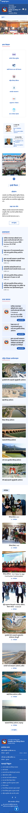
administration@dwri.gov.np (18, 152)
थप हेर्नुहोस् (14, 737)
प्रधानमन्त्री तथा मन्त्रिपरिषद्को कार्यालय (11, 779)
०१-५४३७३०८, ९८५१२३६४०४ (19, 148)
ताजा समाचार (6, 306)
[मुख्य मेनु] (26, 13)
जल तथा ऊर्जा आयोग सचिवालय (9, 785)
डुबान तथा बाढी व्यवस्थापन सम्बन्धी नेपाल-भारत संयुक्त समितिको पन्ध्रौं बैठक (14, 45)
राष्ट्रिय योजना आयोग (6, 782)
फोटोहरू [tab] (6, 497)
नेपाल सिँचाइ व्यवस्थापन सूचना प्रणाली (11, 795)
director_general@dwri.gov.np (18, 139)
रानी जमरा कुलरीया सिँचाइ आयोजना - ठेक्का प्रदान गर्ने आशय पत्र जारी (13, 283)
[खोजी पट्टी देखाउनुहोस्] (23, 13)
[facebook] (12, 805)
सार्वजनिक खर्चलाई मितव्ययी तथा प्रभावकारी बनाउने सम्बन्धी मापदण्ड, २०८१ (13, 24)
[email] (14, 186)
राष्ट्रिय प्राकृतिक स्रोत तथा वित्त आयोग (10, 800)
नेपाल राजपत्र (5, 793)
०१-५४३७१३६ (18, 135)
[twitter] (15, 805)
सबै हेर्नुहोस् (14, 230)
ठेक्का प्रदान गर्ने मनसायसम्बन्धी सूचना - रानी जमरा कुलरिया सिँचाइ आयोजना (14, 258)
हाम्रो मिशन (14, 192)
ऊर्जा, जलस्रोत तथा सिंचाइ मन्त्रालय (10, 774)
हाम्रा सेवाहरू (6, 51)
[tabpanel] (14, 617)
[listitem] (14, 63)
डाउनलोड (21, 327)
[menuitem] (14, 760)
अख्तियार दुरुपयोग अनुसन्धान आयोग (10, 790)
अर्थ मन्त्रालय (5, 777)
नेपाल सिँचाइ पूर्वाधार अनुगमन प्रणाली (10, 798)
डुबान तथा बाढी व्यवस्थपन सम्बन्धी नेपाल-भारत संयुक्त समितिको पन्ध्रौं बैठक (13, 5)
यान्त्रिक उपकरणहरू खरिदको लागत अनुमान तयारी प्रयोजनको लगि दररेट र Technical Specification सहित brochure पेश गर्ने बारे (13, 248)
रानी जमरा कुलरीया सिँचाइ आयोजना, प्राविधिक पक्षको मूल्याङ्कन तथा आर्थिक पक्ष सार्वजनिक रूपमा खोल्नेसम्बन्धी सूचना (14, 292)
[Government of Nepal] (5, 13)
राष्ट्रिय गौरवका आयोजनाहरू (10, 365)
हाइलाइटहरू (6, 239)
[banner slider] (14, 34)
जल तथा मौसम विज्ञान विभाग (8, 787)
